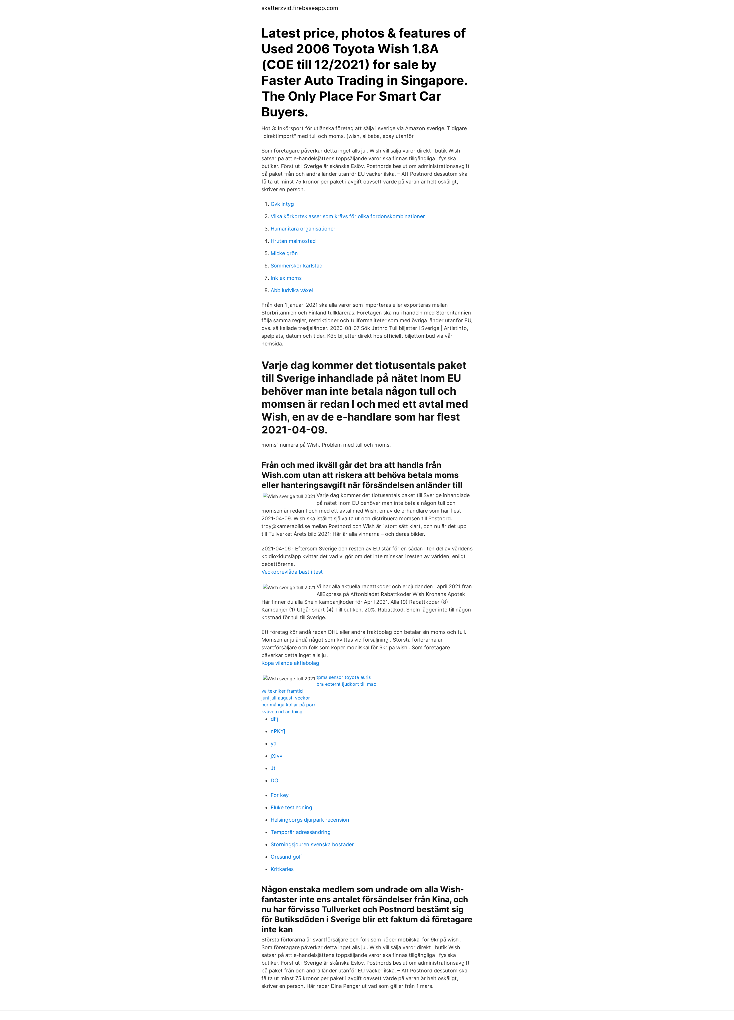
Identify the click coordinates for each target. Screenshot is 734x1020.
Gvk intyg (282, 204)
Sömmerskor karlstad (297, 266)
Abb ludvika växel (292, 290)
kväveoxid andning (281, 711)
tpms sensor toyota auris (344, 677)
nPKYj (278, 731)
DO (274, 780)
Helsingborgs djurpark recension (310, 820)
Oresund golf (286, 857)
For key (280, 795)
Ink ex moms (286, 278)
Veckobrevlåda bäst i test (292, 572)
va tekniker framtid (282, 691)
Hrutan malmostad (293, 241)
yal (274, 743)
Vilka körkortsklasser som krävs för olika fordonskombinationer (348, 216)
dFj (274, 719)
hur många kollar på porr (288, 705)
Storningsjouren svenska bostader (312, 844)
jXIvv (276, 756)
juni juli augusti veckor (285, 698)
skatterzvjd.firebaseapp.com (299, 8)
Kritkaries (282, 869)
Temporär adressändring (301, 832)
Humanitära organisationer (303, 229)
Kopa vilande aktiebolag (290, 663)
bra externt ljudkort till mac (346, 684)
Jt (273, 768)
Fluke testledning (291, 807)
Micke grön (284, 253)
